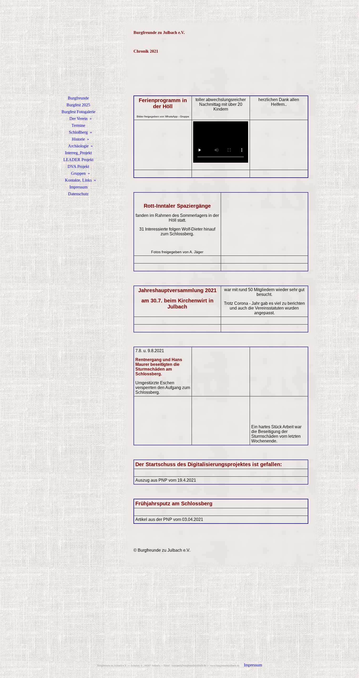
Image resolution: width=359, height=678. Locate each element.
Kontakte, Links (78, 180)
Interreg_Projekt (78, 153)
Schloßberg (78, 132)
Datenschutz (78, 194)
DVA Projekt (78, 166)
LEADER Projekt (78, 159)
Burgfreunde (78, 98)
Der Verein (78, 118)
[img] (78, 54)
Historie (78, 139)
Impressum (78, 187)
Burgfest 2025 (78, 105)
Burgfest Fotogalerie (78, 111)
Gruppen (78, 173)
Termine (78, 125)
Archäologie (78, 146)
